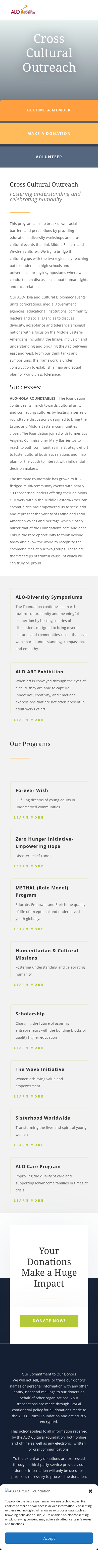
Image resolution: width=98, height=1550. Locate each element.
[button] (90, 1491)
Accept (49, 1538)
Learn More (29, 719)
